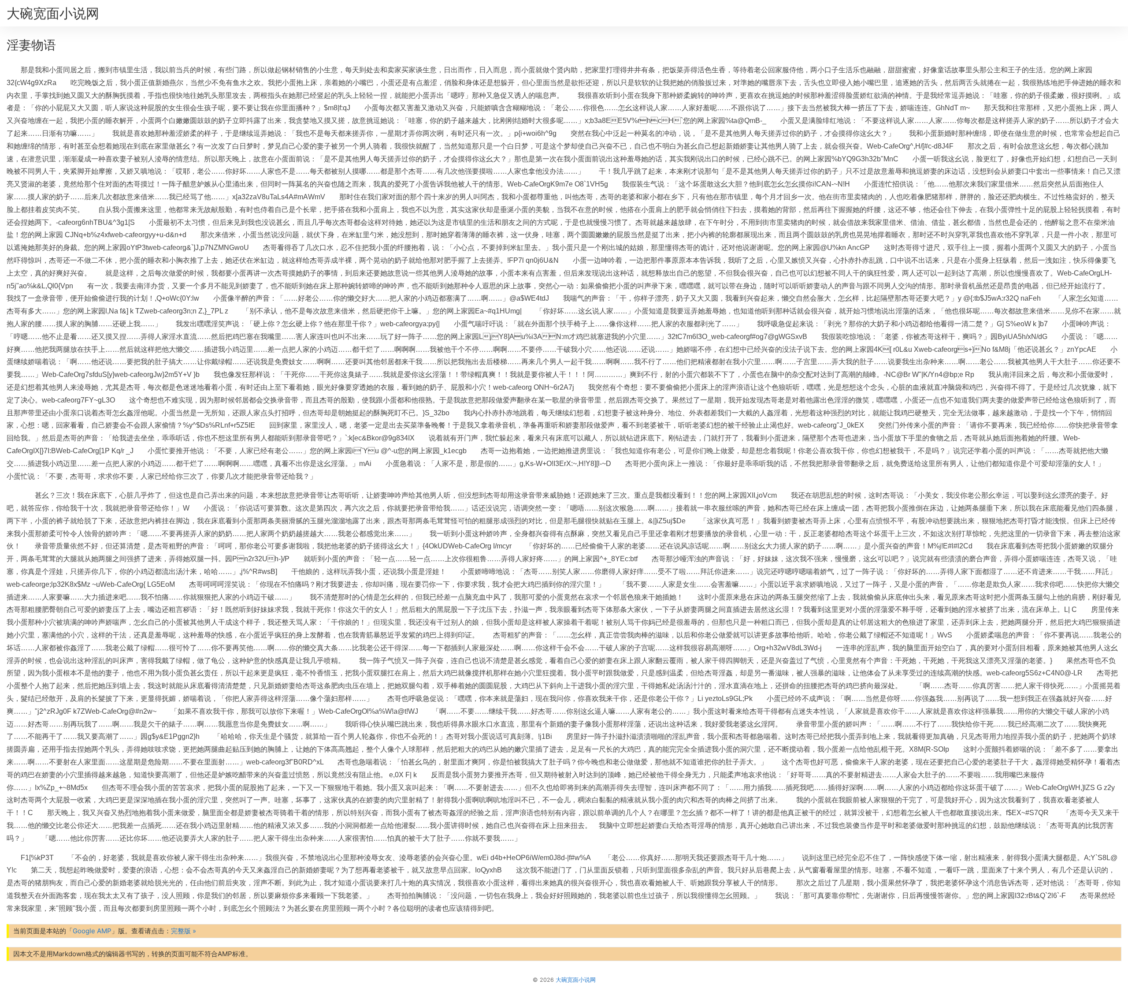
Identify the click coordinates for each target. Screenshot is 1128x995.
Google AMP (92, 931)
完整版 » (183, 931)
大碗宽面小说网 (53, 13)
